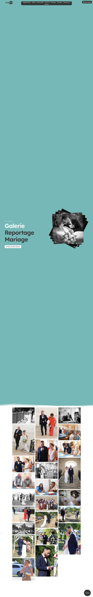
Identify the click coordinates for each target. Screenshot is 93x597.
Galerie (33, 2)
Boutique (53, 2)
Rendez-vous (67, 2)
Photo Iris (47, 2)
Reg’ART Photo (27, 2)
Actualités (59, 2)
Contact (47, 4)
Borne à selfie (40, 2)
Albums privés (87, 2)
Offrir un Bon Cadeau (13, 246)
